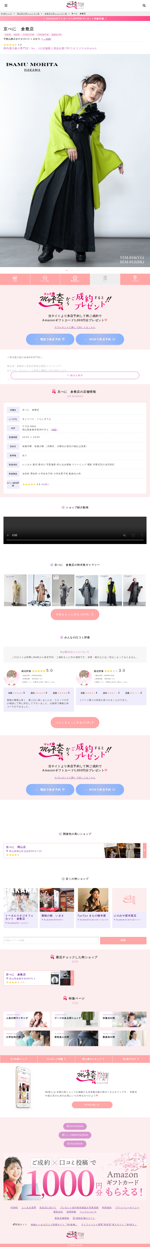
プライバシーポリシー (127, 1207)
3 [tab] (78, 270)
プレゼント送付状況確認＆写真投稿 (79, 1207)
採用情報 (71, 1212)
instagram (76, 1126)
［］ (54, 429)
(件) (45, 484)
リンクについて (88, 1212)
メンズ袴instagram (76, 1135)
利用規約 (107, 1207)
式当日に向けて (48, 1207)
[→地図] (46, 39)
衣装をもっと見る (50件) (73, 614)
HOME (14, 1207)
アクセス (135, 281)
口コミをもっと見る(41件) (73, 722)
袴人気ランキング (92, 1059)
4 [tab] (83, 270)
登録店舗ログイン (85, 1218)
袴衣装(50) (75, 281)
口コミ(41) (45, 281)
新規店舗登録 (62, 1218)
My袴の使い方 (92, 1105)
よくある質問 (29, 1207)
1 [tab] (67, 270)
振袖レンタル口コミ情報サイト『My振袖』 (54, 1224)
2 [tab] (72, 270)
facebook (76, 1144)
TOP (15, 281)
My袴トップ (20, 1059)
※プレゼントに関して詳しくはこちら (75, 327)
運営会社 (58, 1212)
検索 (123, 940)
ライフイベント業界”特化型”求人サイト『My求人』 (109, 1224)
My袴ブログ (130, 1059)
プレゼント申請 (55, 1059)
